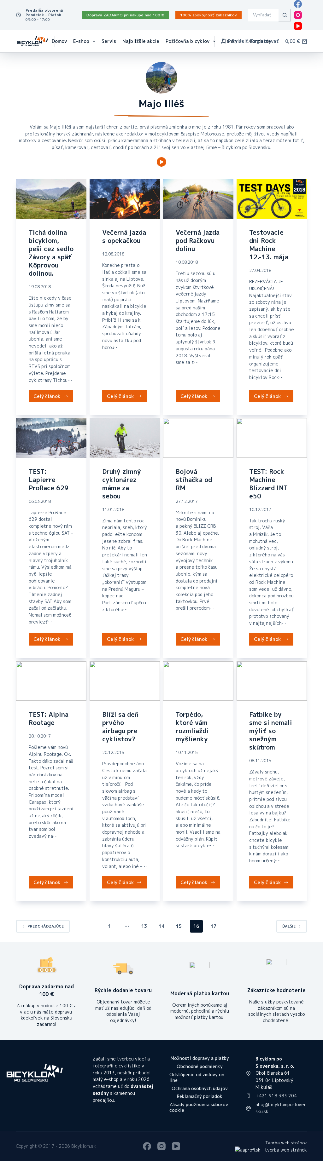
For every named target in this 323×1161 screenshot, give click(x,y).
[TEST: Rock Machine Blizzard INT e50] (272, 437)
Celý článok (53, 397)
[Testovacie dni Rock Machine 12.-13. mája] (272, 199)
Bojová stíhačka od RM (194, 479)
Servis (109, 41)
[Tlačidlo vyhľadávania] (285, 15)
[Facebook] (298, 4)
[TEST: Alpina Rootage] (51, 681)
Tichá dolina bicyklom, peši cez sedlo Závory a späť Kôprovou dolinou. (51, 253)
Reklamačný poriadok (199, 1096)
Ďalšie (289, 926)
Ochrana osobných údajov (200, 1088)
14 (161, 926)
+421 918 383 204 (276, 1096)
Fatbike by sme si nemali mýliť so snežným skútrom (270, 730)
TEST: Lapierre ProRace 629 (48, 479)
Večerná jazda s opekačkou (124, 236)
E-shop (81, 41)
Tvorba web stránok (286, 1143)
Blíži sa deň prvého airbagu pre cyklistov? (120, 726)
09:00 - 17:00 (38, 19)
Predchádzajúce (45, 926)
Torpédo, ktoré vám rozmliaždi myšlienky (192, 726)
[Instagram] (298, 15)
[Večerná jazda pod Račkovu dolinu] (198, 199)
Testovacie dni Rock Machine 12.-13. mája (268, 244)
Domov (59, 41)
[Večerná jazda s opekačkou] (125, 199)
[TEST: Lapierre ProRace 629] (51, 437)
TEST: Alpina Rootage (48, 718)
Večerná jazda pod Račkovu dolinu (198, 240)
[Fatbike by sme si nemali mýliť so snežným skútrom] (272, 681)
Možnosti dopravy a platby (200, 1058)
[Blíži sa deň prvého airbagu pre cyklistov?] (125, 681)
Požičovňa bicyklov (187, 41)
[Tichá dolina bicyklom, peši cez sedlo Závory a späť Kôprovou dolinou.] (51, 199)
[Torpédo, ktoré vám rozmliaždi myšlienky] (198, 681)
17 (213, 926)
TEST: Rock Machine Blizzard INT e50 (268, 483)
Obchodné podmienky (200, 1066)
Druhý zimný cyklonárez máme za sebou (121, 483)
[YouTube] (298, 26)
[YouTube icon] (161, 162)
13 (144, 926)
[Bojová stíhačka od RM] (198, 437)
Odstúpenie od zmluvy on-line (197, 1077)
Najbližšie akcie (140, 41)
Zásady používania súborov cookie (198, 1107)
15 (179, 926)
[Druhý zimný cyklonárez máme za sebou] (125, 437)
